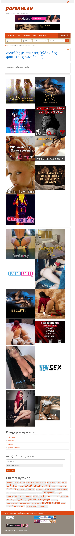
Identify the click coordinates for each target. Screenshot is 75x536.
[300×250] (20, 91)
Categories (26, 35)
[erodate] (50, 177)
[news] (50, 367)
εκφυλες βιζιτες (12, 503)
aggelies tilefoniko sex (13, 482)
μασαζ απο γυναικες (16, 506)
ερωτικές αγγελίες (51, 503)
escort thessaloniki (62, 489)
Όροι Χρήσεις (43, 35)
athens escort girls (41, 482)
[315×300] (50, 121)
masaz (10, 496)
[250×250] (47, 408)
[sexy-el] (20, 332)
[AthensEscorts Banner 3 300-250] (20, 148)
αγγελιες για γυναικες (26, 499)
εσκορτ (63, 503)
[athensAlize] (20, 243)
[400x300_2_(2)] (50, 332)
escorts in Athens (50, 489)
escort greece (62, 486)
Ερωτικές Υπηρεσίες (14, 447)
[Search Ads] (67, 40)
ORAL (15, 496)
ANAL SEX (22, 482)
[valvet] (50, 148)
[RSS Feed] (68, 2)
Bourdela (64, 482)
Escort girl (54, 486)
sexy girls (29, 496)
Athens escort (30, 482)
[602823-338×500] (20, 367)
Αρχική (7, 45)
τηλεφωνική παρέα (31, 506)
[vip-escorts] (50, 91)
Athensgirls (51, 482)
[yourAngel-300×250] (20, 121)
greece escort (37, 493)
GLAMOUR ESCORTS (15, 493)
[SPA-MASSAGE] (50, 243)
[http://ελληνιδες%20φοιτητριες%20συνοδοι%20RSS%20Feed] (68, 49)
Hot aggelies (48, 493)
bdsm (59, 482)
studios (43, 496)
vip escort (53, 496)
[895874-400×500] (20, 408)
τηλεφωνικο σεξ (42, 506)
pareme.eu (10, 35)
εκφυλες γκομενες (24, 503)
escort (28, 485)
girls (8, 493)
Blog (34, 35)
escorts (11, 489)
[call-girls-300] (20, 177)
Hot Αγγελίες (11, 437)
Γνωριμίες (11, 440)
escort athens (42, 485)
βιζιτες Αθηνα (44, 500)
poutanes (21, 496)
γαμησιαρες (54, 500)
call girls (12, 485)
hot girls (59, 493)
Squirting (35, 496)
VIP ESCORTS (64, 496)
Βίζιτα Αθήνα (11, 500)
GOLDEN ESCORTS (27, 493)
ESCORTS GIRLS (30, 489)
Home (19, 35)
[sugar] (20, 273)
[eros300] (20, 209)
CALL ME (20, 486)
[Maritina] (50, 303)
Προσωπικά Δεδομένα (36, 513)
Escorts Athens (21, 489)
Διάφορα (10, 444)
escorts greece (40, 489)
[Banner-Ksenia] (50, 273)
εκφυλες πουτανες (36, 503)
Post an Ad (64, 35)
